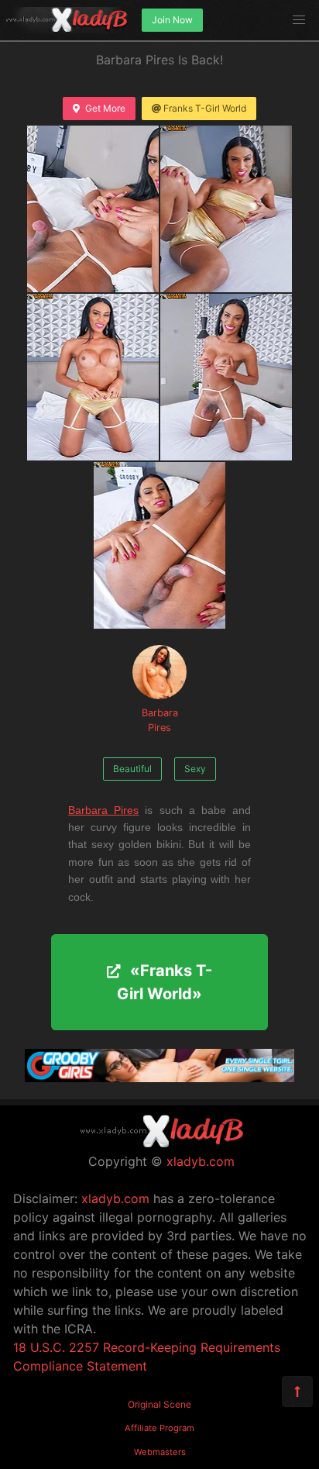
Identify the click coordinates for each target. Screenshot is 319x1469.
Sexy (195, 768)
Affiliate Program (159, 1427)
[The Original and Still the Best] (159, 1077)
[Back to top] (297, 1391)
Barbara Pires (160, 720)
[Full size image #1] (226, 209)
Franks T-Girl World (204, 108)
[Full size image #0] (93, 209)
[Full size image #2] (93, 377)
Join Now (172, 20)
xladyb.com (200, 1161)
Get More (105, 108)
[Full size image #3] (226, 377)
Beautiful (132, 768)
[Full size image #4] (159, 545)
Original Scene (159, 1404)
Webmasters (160, 1452)
